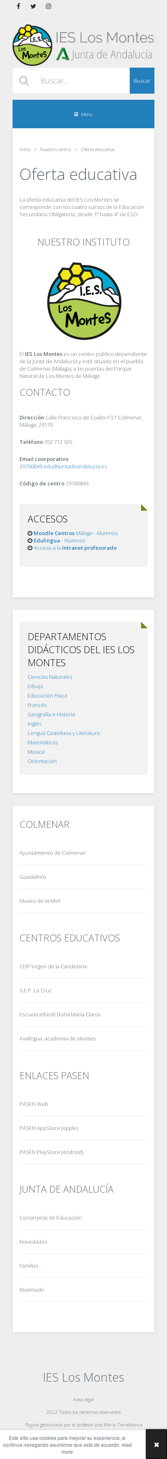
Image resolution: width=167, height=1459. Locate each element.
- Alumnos (59, 540)
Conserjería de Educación (50, 1217)
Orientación (42, 761)
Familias (28, 1265)
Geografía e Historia (51, 714)
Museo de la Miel (39, 900)
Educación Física (47, 695)
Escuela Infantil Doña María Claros (60, 1014)
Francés (37, 705)
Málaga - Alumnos (76, 533)
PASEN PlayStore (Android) (51, 1152)
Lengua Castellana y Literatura (64, 733)
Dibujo (35, 686)
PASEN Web (33, 1104)
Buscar (142, 80)
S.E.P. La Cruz (35, 990)
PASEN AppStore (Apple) (48, 1128)
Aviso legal (83, 1399)
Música (36, 751)
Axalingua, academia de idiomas (57, 1038)
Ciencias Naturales (50, 676)
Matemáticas (43, 742)
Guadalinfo (32, 876)
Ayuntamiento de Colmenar (52, 852)
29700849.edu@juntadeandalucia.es (63, 466)
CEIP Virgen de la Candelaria (53, 966)
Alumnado (31, 1289)
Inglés (34, 723)
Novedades (33, 1241)
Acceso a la (75, 547)
